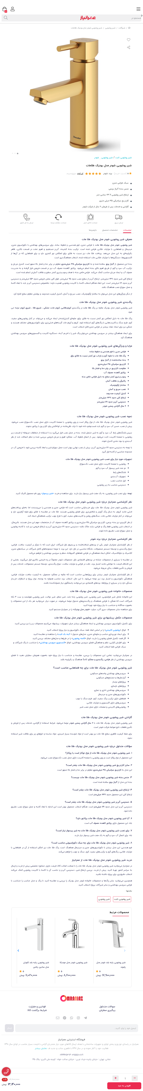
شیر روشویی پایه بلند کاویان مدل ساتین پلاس (36, 965)
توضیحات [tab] (127, 230)
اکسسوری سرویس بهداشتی (52, 642)
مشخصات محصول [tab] (110, 230)
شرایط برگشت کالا (37, 1010)
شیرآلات (121, 27)
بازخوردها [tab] (93, 230)
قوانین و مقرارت (37, 1006)
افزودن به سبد (124, 1086)
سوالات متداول (107, 1006)
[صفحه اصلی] (129, 27)
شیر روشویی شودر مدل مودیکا (73, 962)
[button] (18, 950)
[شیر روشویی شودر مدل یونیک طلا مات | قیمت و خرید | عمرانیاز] (71, 998)
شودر (96, 157)
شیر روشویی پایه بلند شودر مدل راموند (111, 965)
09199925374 (65, 1055)
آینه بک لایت (64, 634)
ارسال (9, 1028)
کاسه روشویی (79, 638)
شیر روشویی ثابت (123, 157)
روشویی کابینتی (113, 630)
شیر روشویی (110, 27)
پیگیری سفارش (107, 1010)
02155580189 (77, 1055)
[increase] (115, 1078)
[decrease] (135, 1078)
